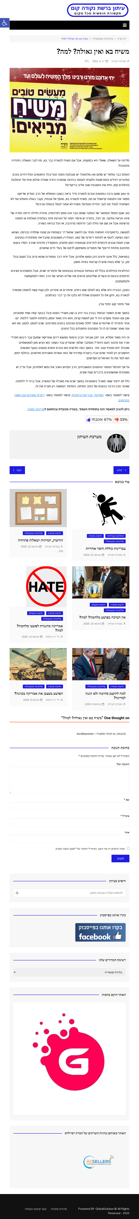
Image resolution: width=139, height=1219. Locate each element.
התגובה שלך (122, 764)
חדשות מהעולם (98, 604)
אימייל (125, 816)
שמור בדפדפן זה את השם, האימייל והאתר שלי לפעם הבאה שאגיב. (90, 848)
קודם (119, 470)
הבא (19, 470)
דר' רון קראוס (53, 636)
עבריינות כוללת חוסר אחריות (106, 548)
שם (126, 799)
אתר (127, 832)
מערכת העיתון (118, 61)
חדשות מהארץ (95, 535)
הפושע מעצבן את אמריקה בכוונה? (38, 693)
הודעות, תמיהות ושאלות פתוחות (40, 540)
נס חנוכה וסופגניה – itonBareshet (96, 733)
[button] (4, 23)
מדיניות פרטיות (59, 1209)
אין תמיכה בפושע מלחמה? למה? (102, 617)
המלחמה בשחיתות (115, 535)
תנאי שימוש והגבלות (36, 1209)
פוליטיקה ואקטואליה (115, 541)
